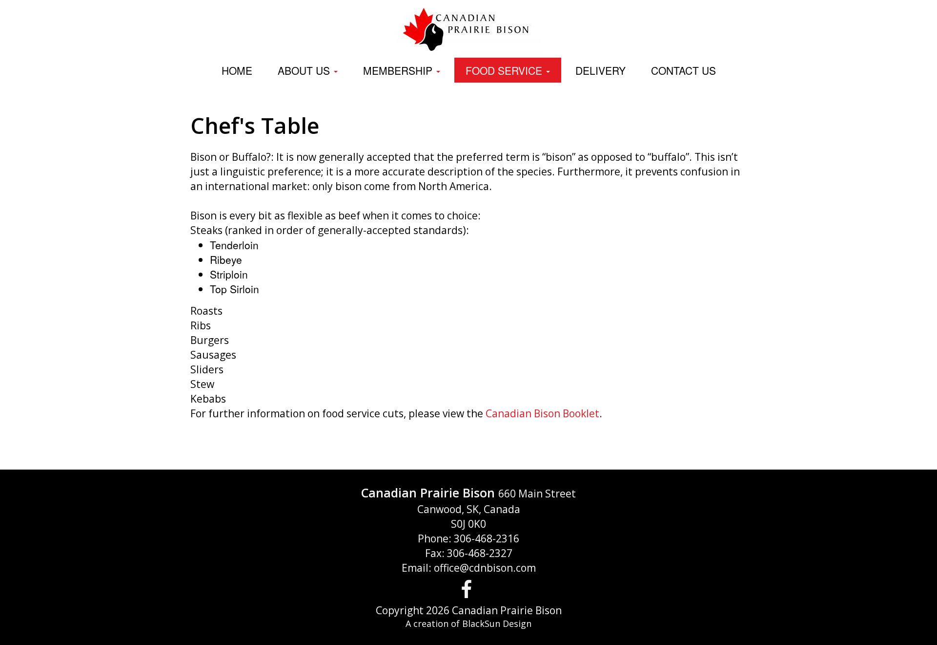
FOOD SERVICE (505, 70)
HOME (237, 70)
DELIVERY (600, 70)
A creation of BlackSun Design (468, 623)
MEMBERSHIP (399, 70)
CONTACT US (683, 70)
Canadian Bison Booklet (542, 413)
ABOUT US (305, 70)
